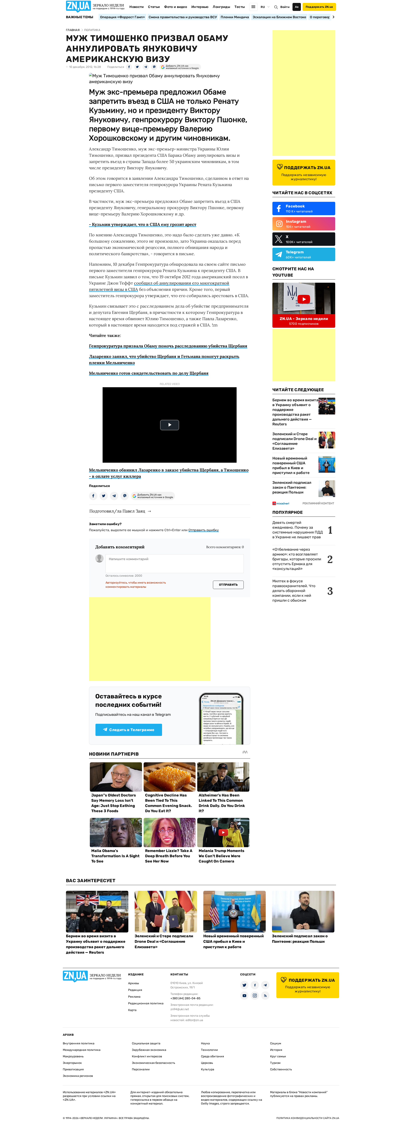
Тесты (239, 7)
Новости (136, 7)
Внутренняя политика (78, 1043)
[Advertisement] (149, 639)
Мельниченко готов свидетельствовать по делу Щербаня (149, 373)
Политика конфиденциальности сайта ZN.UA (307, 1118)
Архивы (133, 983)
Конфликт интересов (147, 1056)
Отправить (228, 585)
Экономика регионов (78, 1076)
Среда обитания (212, 1056)
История (276, 1050)
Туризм (275, 1063)
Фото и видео (175, 7)
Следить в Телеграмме (131, 730)
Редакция (135, 990)
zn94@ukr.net (179, 1009)
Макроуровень (73, 1056)
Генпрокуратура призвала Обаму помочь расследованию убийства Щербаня (168, 345)
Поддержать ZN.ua (319, 6)
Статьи (154, 7)
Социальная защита (146, 1043)
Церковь (207, 1063)
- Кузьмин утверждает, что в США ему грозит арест (142, 224)
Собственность (281, 1069)
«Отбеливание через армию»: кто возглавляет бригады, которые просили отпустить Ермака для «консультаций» (296, 559)
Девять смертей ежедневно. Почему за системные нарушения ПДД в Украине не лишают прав (297, 529)
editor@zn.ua (194, 1020)
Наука (205, 1043)
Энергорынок (72, 1063)
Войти (285, 7)
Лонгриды (221, 7)
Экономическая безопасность (153, 1063)
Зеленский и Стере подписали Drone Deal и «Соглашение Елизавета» (294, 441)
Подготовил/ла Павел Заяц (117, 511)
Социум (275, 1043)
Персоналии (141, 1069)
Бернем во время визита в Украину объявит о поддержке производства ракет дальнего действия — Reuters (295, 412)
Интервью (200, 7)
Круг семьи (278, 1056)
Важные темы (79, 17)
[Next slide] (333, 17)
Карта (132, 1010)
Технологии (209, 1050)
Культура (207, 1069)
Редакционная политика (146, 1003)
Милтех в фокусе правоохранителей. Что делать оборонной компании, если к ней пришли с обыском (293, 591)
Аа (297, 6)
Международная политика (81, 1050)
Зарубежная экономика (149, 1050)
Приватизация (73, 1069)
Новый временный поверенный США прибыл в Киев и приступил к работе (290, 465)
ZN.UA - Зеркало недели (304, 318)
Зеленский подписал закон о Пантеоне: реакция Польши (291, 487)
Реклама (134, 996)
